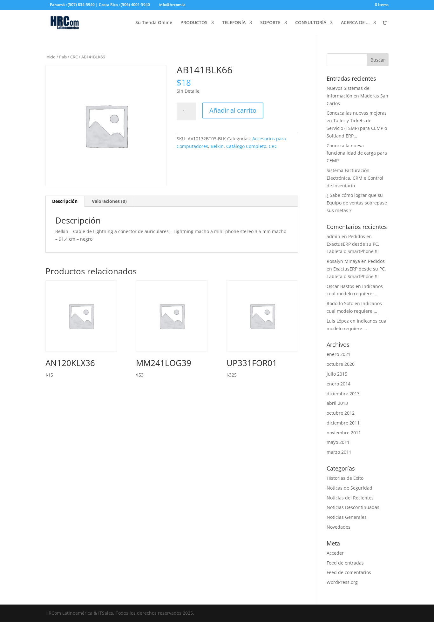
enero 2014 (338, 384)
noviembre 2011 (344, 433)
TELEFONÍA (234, 22)
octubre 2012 (341, 413)
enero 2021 (338, 354)
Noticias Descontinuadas (353, 507)
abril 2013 (337, 403)
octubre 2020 (341, 364)
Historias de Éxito (345, 478)
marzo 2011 (339, 452)
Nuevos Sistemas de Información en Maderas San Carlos (357, 95)
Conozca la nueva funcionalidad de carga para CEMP (357, 153)
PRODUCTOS (193, 22)
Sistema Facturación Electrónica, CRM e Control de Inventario (355, 178)
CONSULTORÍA (310, 22)
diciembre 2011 (343, 423)
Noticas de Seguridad (349, 488)
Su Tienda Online (153, 22)
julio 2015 (337, 374)
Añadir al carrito (232, 110)
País (63, 57)
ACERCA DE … (355, 22)
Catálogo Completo (246, 146)
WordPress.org (342, 582)
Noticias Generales (347, 517)
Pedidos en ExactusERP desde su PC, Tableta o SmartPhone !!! (353, 244)
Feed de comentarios (349, 572)
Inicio (50, 57)
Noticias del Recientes (350, 498)
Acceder (335, 553)
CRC (74, 57)
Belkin (217, 146)
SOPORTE (270, 22)
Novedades (338, 527)
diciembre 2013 (343, 394)
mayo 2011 (338, 442)
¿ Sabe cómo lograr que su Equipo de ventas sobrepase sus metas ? (357, 202)
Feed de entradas (345, 563)
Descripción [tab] (65, 201)
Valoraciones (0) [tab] (109, 201)
